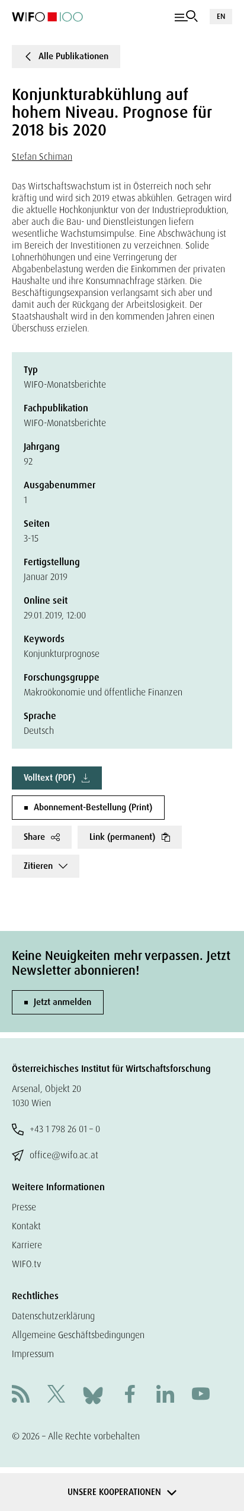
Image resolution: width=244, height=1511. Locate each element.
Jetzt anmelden (62, 1002)
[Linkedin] (165, 1395)
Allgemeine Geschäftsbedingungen (78, 1335)
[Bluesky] (93, 1394)
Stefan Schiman (42, 156)
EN (221, 16)
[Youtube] (201, 1395)
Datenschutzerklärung (53, 1316)
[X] (56, 1395)
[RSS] (21, 1395)
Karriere (27, 1245)
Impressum (33, 1354)
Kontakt (26, 1226)
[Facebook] (130, 1395)
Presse (24, 1207)
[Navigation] (186, 16)
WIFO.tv (26, 1264)
